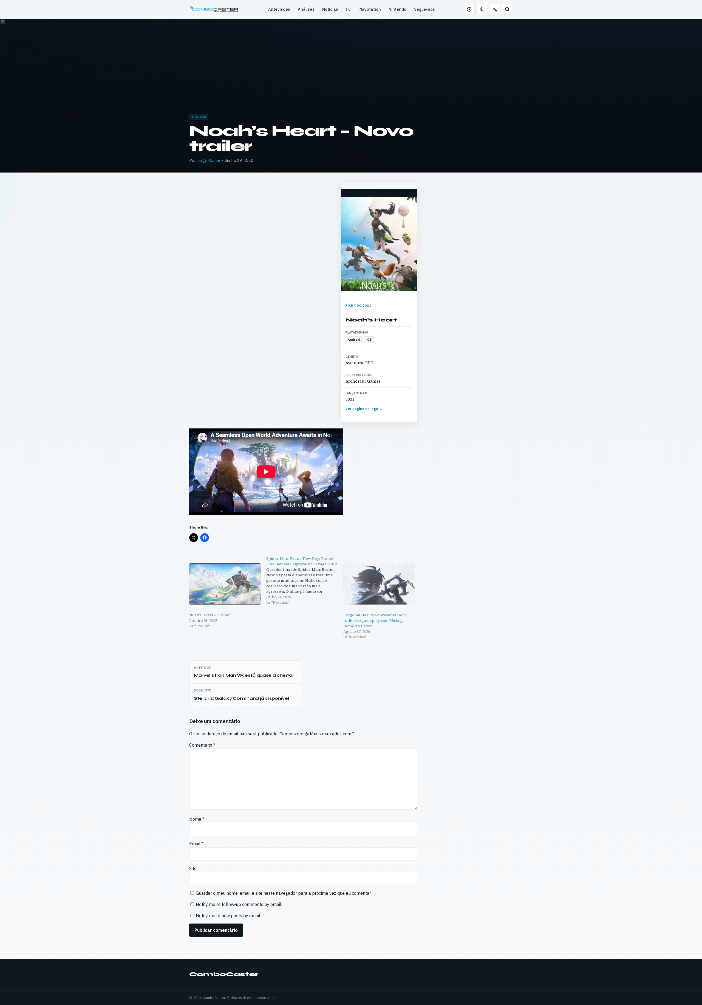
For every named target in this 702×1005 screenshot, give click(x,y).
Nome (196, 819)
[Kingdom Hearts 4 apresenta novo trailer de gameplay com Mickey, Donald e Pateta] (379, 583)
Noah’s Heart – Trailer (209, 615)
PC (348, 9)
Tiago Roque (208, 160)
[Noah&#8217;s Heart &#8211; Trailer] (225, 583)
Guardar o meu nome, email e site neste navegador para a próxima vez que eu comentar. (284, 893)
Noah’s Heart (371, 320)
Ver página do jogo (364, 408)
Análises (306, 9)
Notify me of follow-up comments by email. (239, 904)
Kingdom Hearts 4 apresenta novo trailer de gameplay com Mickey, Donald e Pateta (375, 620)
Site (193, 868)
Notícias (330, 9)
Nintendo (397, 9)
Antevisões (279, 9)
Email (196, 843)
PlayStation (369, 9)
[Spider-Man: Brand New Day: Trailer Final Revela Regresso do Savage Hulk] (304, 580)
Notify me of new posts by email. (228, 915)
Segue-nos (424, 9)
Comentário (202, 745)
